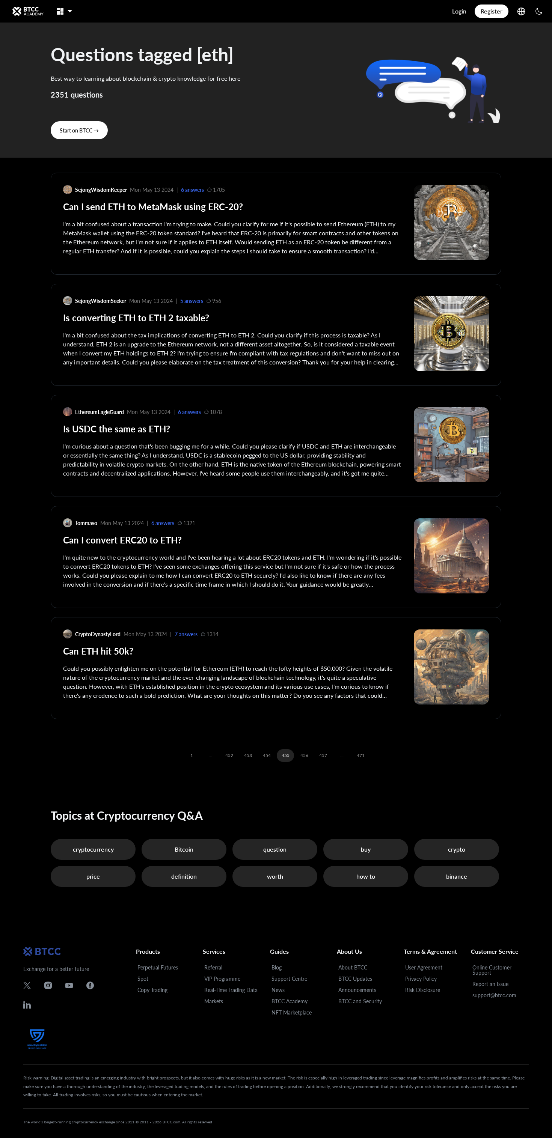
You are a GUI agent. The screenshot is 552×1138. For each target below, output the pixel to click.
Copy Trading (152, 990)
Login (459, 11)
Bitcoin (184, 849)
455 (286, 755)
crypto (456, 849)
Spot (142, 978)
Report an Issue (490, 984)
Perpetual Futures (157, 967)
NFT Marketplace (291, 1012)
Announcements (357, 990)
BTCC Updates (355, 978)
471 (361, 755)
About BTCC (352, 967)
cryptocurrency (93, 849)
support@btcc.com (494, 995)
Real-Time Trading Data (231, 990)
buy (366, 849)
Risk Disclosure (422, 990)
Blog (276, 967)
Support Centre (289, 978)
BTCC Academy (289, 1001)
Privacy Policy (421, 978)
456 (304, 755)
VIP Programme (222, 978)
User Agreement (423, 967)
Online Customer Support (491, 970)
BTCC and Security (360, 1001)
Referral (213, 967)
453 (248, 755)
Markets (213, 1001)
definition (184, 876)
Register (491, 11)
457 (323, 755)
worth (275, 876)
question (275, 849)
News (278, 990)
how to (365, 876)
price (93, 876)
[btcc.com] (28, 11)
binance (456, 876)
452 (229, 755)
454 (267, 755)
